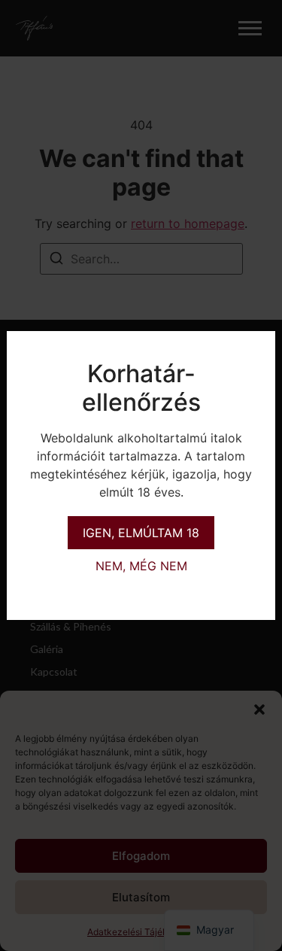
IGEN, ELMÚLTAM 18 (141, 532)
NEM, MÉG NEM (141, 565)
